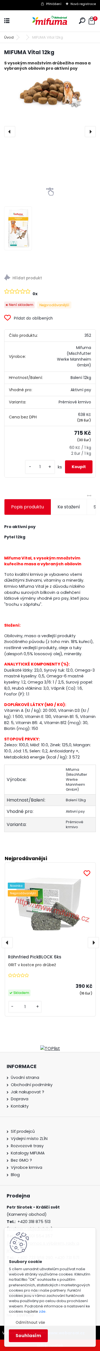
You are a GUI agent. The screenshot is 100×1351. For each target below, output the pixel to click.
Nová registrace (83, 4)
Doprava (19, 1099)
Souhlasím (28, 1335)
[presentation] (9, 131)
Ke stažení (69, 507)
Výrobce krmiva (26, 1167)
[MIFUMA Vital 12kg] (50, 91)
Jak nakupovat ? (27, 1092)
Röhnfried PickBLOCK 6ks (34, 957)
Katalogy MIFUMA (28, 1153)
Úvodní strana (25, 1077)
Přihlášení (53, 4)
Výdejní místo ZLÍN (29, 1138)
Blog (15, 1174)
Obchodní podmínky (31, 1085)
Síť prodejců (23, 1131)
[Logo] (50, 21)
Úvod (9, 37)
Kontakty (20, 1106)
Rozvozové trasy (27, 1146)
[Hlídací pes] (50, 278)
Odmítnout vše (30, 1322)
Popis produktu (27, 507)
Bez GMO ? (21, 1160)
